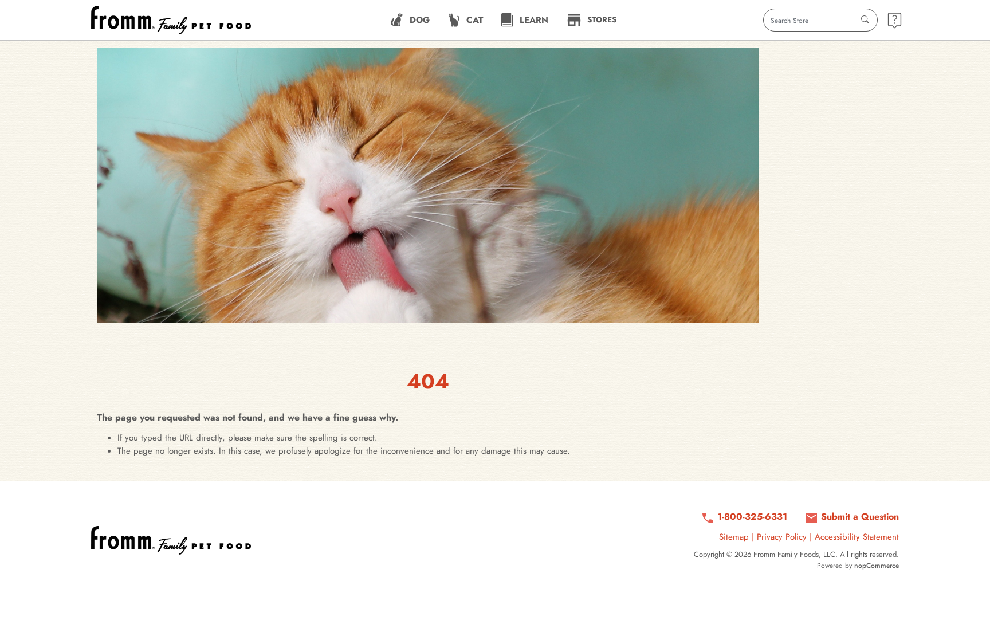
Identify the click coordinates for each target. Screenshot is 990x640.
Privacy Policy (782, 537)
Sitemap (734, 537)
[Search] (865, 20)
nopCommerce (876, 565)
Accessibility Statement (857, 537)
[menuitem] (410, 20)
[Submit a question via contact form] (895, 20)
